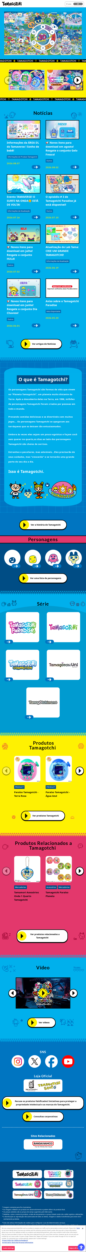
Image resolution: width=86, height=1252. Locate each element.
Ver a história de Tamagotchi (46, 524)
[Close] (82, 1228)
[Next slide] (77, 80)
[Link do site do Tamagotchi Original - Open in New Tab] (63, 627)
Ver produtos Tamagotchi (45, 815)
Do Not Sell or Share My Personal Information (17, 1243)
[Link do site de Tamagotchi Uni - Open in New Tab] (63, 665)
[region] (43, 1238)
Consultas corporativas (46, 1116)
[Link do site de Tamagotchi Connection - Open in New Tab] (22, 665)
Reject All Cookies (76, 1248)
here (78, 1228)
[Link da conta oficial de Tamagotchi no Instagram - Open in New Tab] (18, 1061)
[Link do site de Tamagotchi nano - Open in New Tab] (43, 702)
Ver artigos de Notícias (44, 343)
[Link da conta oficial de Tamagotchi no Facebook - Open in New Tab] (51, 1061)
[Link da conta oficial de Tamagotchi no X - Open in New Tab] (34, 1061)
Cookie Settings (8, 1248)
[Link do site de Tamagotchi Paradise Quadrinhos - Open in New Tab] (65, 80)
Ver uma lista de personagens (45, 578)
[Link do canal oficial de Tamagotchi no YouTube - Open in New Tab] (68, 1061)
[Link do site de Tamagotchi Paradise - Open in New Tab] (27, 80)
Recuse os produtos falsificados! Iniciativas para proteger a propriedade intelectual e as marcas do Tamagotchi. (45, 1103)
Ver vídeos (44, 1022)
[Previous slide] (12, 993)
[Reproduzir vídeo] (43, 993)
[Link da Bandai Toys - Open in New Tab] (43, 1144)
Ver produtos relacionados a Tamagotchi (45, 936)
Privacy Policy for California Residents (15, 1240)
